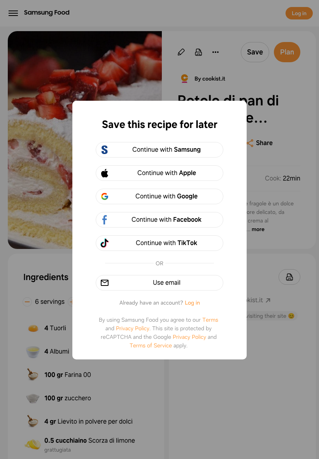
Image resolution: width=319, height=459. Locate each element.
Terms (210, 319)
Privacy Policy (132, 328)
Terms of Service (151, 345)
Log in (192, 302)
